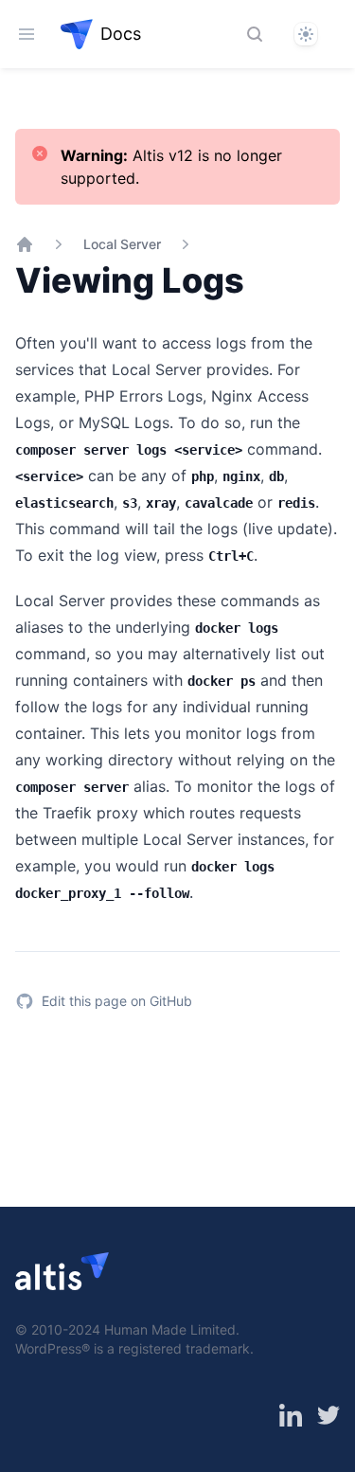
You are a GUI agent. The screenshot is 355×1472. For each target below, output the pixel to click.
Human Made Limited (170, 1329)
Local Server (122, 244)
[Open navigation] (26, 34)
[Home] (24, 244)
